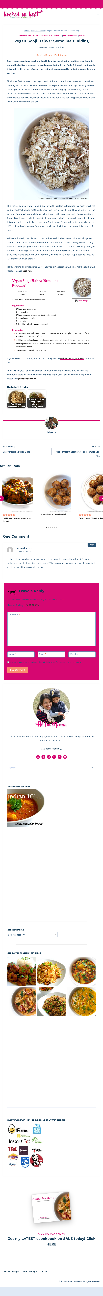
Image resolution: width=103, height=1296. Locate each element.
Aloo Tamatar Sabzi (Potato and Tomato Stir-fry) (78, 451)
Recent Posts (55, 36)
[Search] (92, 768)
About (44, 1271)
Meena (44, 47)
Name (12, 654)
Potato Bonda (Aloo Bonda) (53, 514)
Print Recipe (60, 55)
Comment (14, 614)
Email (42, 654)
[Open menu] (97, 14)
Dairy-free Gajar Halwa (72, 358)
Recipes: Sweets (70, 36)
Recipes (15, 1271)
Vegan (82, 36)
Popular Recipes (40, 36)
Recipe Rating (15, 605)
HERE (51, 1244)
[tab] (46, 527)
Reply (92, 545)
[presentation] (17, 491)
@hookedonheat (27, 378)
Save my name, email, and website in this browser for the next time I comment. (46, 662)
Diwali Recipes (24, 36)
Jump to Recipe (44, 55)
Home (7, 1271)
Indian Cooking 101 (30, 1271)
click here (27, 271)
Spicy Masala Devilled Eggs (16, 449)
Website (74, 654)
